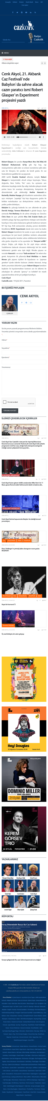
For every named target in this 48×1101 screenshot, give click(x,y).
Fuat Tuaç (4, 1064)
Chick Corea (35, 1055)
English (9, 1009)
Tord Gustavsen (18, 1092)
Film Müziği (31, 1009)
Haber (18, 1019)
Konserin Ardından (25, 1028)
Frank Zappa (35, 1061)
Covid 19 (25, 1006)
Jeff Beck (35, 1067)
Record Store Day (32, 1034)
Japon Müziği (11, 1025)
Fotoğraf (17, 1012)
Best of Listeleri (22, 1003)
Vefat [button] (39, 596)
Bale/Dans (14, 1003)
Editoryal (36, 1006)
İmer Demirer (5, 1067)
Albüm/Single (31, 1000)
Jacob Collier (13, 1067)
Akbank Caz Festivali (12, 1000)
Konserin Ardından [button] (8, 625)
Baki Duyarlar (38, 1049)
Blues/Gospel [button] (7, 596)
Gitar (8, 1015)
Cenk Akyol (5, 108)
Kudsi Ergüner (34, 1074)
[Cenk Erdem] (20, 885)
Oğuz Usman (41, 1080)
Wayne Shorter (20, 1095)
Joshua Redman (23, 1070)
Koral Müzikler (35, 1028)
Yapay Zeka (35, 1037)
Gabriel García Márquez (14, 1064)
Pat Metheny (15, 1083)
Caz (36, 1003)
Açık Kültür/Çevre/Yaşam (28, 997)
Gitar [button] (14, 596)
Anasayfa (8, 2)
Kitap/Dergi (24, 1025)
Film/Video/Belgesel (40, 1009)
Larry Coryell (42, 1074)
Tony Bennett (10, 1092)
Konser (7, 1028)
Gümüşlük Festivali (28, 1015)
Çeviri (20, 1006)
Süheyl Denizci (22, 1089)
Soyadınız (6, 348)
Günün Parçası (12, 1019)
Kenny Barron (9, 1074)
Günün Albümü (38, 1015)
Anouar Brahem (33, 1046)
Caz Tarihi (16, 1006)
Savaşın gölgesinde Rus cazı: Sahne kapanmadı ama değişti (21, 960)
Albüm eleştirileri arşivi (10, 63)
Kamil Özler (39, 1070)
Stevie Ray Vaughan (12, 1089)
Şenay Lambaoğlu (35, 1086)
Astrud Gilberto (7, 1049)
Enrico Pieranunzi (11, 1061)
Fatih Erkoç (28, 1061)
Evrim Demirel (21, 1061)
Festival (14, 1009)
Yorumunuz (6, 367)
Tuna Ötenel (26, 1092)
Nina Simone (15, 1080)
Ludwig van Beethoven (17, 1077)
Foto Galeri (25, 5)
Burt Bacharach (41, 1052)
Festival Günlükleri (22, 1009)
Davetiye (31, 1006)
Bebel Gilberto (12, 1052)
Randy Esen (38, 1083)
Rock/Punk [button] (27, 540)
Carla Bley (5, 1055)
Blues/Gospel (30, 1003)
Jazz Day (18, 1025)
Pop (14, 1034)
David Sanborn (5, 1058)
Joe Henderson (42, 1067)
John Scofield (14, 1070)
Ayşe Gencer (23, 1049)
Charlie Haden (20, 1055)
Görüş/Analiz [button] (11, 540)
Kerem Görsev (26, 1074)
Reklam (15, 2)
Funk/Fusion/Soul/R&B (26, 1012)
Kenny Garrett (18, 1074)
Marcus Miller (27, 1077)
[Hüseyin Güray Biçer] (7, 870)
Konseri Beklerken (15, 1028)
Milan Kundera (36, 1077)
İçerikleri (10, 313)
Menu (6, 53)
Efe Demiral (25, 1058)
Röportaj (9, 1037)
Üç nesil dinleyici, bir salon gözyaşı (13, 634)
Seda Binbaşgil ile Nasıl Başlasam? (15, 1086)
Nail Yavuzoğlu (7, 1080)
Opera (10, 1034)
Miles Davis (43, 1077)
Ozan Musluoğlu (7, 1083)
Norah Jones (22, 1080)
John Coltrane (6, 1070)
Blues (36, 2)
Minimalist (22, 1031)
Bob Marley (33, 1052)
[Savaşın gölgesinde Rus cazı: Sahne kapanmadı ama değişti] (24, 936)
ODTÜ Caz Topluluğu (32, 1080)
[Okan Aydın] (20, 901)
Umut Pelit (33, 1092)
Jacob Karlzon (21, 1067)
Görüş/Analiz (13, 1015)
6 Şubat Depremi (16, 997)
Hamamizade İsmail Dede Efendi (29, 1064)
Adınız (4, 340)
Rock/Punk (41, 1034)
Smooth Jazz (15, 1037)
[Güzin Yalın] (7, 885)
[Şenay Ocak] (33, 901)
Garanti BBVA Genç (38, 1012)
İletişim (21, 2)
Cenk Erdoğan (12, 1055)
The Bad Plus (30, 1089)
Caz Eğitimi (40, 1003)
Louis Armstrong (6, 1077)
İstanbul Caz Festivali (17, 1022)
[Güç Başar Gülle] (20, 870)
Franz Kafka (42, 1061)
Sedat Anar (27, 1086)
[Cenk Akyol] (33, 885)
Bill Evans (19, 1052)
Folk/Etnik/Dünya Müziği (8, 1012)
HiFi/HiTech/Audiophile (27, 1019)
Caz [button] (4, 540)
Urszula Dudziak (41, 1092)
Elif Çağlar (31, 1058)
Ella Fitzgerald (39, 1058)
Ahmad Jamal (15, 1046)
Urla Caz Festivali (23, 1037)
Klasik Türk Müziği (40, 1025)
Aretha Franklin (42, 1046)
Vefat (30, 1037)
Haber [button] (19, 540)
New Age (36, 1031)
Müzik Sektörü (29, 1031)
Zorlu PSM (30, 1040)
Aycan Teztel (15, 1049)
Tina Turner (37, 1089)
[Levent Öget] (7, 901)
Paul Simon (22, 1083)
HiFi (42, 2)
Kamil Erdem (31, 1070)
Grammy (20, 1015)
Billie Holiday (25, 1052)
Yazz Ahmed (28, 1095)
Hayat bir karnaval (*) (9, 604)
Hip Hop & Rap (37, 1019)
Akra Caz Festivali (22, 1000)
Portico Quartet (30, 1083)
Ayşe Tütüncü (30, 1049)
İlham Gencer (41, 1064)
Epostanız (6, 357)
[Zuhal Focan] (33, 870)
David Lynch (42, 1055)
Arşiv (9, 1003)
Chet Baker (28, 1055)
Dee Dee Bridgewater (15, 1058)
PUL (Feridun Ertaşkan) (21, 1034)
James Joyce (29, 1067)
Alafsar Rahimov (24, 1046)
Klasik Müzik (29, 2)
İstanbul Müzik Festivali (29, 1022)
